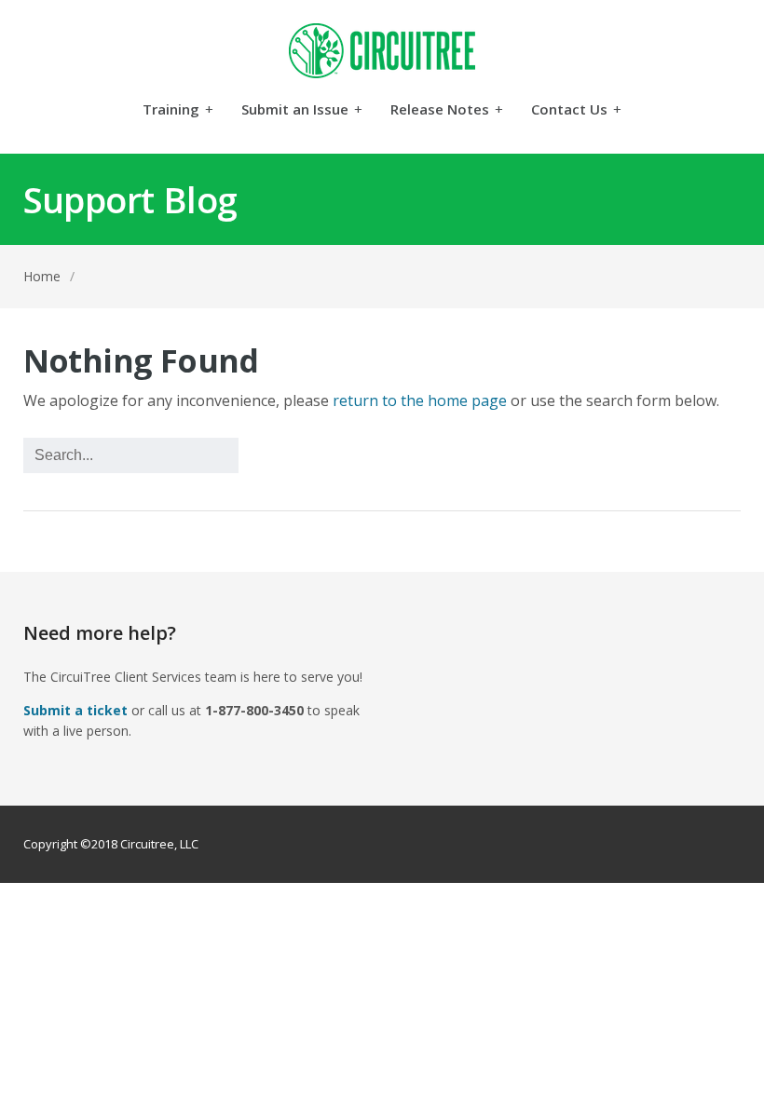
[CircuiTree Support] (382, 50)
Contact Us (576, 110)
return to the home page (420, 400)
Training (178, 110)
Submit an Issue (301, 110)
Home (42, 276)
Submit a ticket (75, 710)
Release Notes (446, 110)
